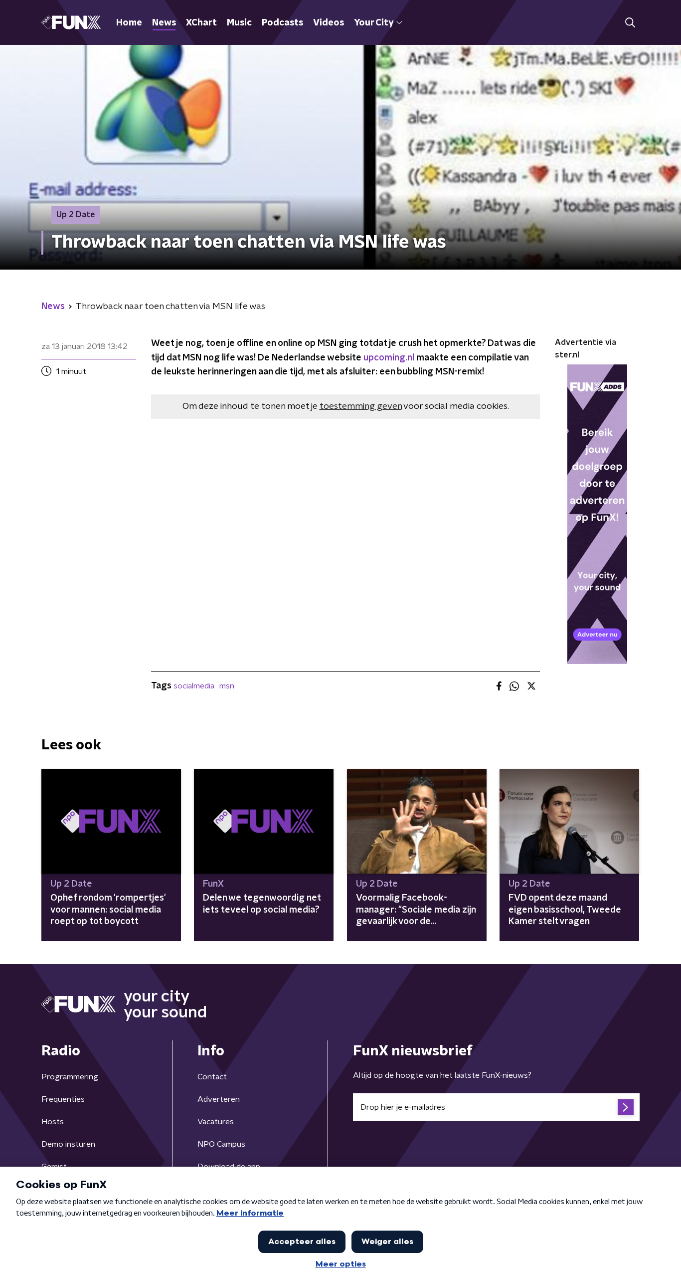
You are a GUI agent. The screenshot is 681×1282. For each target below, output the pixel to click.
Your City (373, 22)
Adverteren (218, 1099)
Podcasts (282, 22)
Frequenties (63, 1099)
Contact (212, 1077)
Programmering (69, 1077)
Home (129, 22)
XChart (201, 22)
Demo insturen (68, 1144)
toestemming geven (361, 406)
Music (239, 22)
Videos (328, 22)
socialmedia (193, 686)
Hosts (52, 1122)
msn (226, 686)
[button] (630, 22)
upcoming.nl (388, 357)
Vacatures (215, 1122)
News (164, 22)
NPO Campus (221, 1144)
